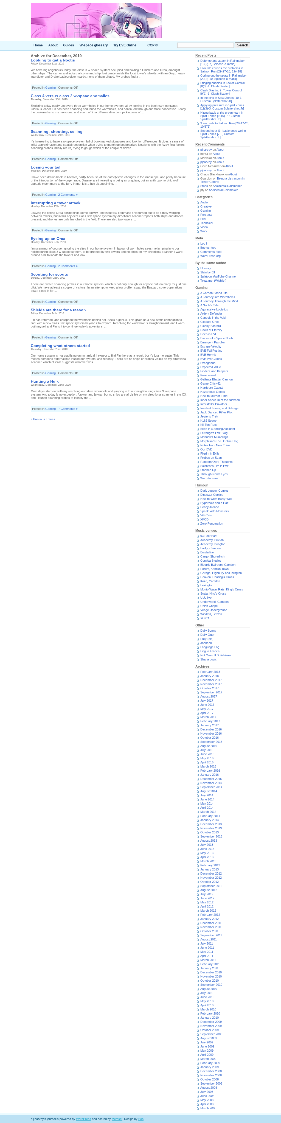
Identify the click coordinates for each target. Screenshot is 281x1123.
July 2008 (206, 1091)
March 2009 (208, 1058)
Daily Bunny (208, 630)
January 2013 (209, 869)
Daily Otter (207, 634)
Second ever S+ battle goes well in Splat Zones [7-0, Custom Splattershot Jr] (223, 134)
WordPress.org (210, 255)
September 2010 (211, 984)
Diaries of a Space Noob (216, 338)
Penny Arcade (209, 507)
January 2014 (209, 820)
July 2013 (206, 844)
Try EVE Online (124, 45)
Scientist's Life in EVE (214, 465)
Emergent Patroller (212, 342)
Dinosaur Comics (211, 494)
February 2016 (210, 770)
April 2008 (206, 1104)
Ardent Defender (211, 313)
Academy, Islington (212, 544)
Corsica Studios (210, 560)
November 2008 (211, 1075)
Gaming (50, 87)
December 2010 (211, 972)
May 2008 (206, 1100)
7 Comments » (68, 408)
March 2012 (208, 910)
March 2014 (208, 811)
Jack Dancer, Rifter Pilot (216, 412)
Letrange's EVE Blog (213, 433)
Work (203, 231)
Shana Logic (208, 659)
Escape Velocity (210, 346)
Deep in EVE (208, 334)
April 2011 (206, 955)
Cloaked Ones (210, 321)
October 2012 (209, 881)
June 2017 (207, 704)
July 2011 (206, 943)
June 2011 (207, 947)
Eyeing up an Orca (48, 238)
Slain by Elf (207, 272)
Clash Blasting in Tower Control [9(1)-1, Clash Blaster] (221, 92)
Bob (141, 1119)
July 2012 (206, 894)
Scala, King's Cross (213, 593)
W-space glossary (94, 45)
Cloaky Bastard (210, 325)
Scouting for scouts (49, 274)
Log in (204, 243)
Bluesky (205, 268)
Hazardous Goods (212, 391)
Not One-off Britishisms (215, 655)
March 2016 (208, 766)
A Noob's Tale (209, 305)
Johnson (206, 643)
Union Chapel (209, 605)
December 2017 (211, 680)
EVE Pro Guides (211, 358)
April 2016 (206, 762)
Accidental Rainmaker (227, 185)
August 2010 (208, 988)
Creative (206, 206)
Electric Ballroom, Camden (217, 564)
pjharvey (206, 149)
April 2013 (206, 857)
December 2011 (210, 923)
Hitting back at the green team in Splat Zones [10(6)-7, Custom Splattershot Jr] (221, 116)
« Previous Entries (43, 419)
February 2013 (210, 865)
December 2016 (211, 729)
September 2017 (211, 692)
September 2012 (211, 885)
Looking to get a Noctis (53, 60)
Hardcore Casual (211, 387)
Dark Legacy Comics (214, 490)
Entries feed (208, 247)
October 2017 (209, 688)
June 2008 (207, 1095)
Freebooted (208, 375)
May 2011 (206, 951)
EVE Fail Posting (211, 350)
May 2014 (206, 803)
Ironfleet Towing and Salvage (219, 408)
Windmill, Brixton (211, 614)
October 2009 (209, 1030)
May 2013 (206, 853)
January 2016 (209, 774)
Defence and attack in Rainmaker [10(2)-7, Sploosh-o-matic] (222, 62)
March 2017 (208, 717)
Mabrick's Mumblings (214, 437)
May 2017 (206, 708)
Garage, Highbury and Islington (221, 573)
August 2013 (208, 840)
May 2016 (206, 758)
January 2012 (209, 918)
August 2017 (208, 696)
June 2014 (207, 799)
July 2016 (206, 750)
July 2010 (206, 993)
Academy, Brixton (212, 540)
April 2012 (206, 906)
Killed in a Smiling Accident (217, 428)
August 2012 (208, 890)
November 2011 (210, 927)
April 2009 (206, 1054)
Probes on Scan (211, 457)
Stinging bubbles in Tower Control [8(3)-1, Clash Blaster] (222, 84)
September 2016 (211, 741)
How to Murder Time (213, 395)
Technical (206, 223)
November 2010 (211, 976)
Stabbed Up (208, 470)
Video (204, 227)
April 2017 (206, 713)
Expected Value (210, 367)
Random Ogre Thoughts (216, 461)
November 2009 (211, 1025)
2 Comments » (68, 194)
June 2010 (207, 997)
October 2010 (209, 980)
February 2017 (210, 721)
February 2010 (210, 1013)
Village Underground (213, 610)
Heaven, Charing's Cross (217, 577)
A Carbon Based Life (213, 293)
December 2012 (211, 873)
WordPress (83, 1119)
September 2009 (211, 1034)
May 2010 (206, 1001)
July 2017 (206, 700)
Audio (204, 202)
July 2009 (206, 1042)
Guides (68, 45)
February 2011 (210, 964)
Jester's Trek (209, 416)
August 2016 (208, 745)
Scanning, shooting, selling (57, 131)
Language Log (209, 647)
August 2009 (208, 1038)
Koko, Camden (210, 581)
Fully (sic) (206, 638)
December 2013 (211, 824)
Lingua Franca (210, 651)
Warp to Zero (209, 478)
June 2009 (207, 1046)
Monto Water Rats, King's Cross (221, 589)
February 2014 (210, 815)
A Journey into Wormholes (217, 297)
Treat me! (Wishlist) (213, 280)
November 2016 (211, 733)
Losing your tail (45, 167)
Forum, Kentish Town (214, 568)
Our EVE (206, 449)
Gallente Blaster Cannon (216, 379)
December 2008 (211, 1071)
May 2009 (206, 1050)
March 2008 (208, 1108)
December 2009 (211, 1021)
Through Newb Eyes (214, 474)
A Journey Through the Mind (219, 301)
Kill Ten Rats (208, 424)
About (53, 45)
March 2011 (208, 960)
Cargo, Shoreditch (212, 556)
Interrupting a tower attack (55, 203)
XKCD (204, 519)
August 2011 (208, 939)
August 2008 (208, 1087)
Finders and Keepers (214, 371)
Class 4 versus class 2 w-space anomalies (70, 96)
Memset (117, 1119)
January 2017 (209, 725)
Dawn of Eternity (211, 330)
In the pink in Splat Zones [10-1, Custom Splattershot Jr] (221, 99)
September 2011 (211, 935)
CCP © (152, 45)
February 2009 (210, 1063)
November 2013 (211, 828)
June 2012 (207, 898)
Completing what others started (60, 345)
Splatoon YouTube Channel (218, 276)
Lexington (206, 585)
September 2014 (211, 787)
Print (203, 218)
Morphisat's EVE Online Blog (219, 441)
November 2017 (211, 684)
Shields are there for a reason (58, 310)
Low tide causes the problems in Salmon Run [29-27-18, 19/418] (221, 69)
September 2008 (211, 1083)
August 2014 (208, 791)
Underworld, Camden (214, 601)
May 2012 (206, 902)
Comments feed (210, 251)
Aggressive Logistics (214, 309)
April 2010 (206, 1005)
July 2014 (206, 795)
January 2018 (209, 675)
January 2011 (209, 968)
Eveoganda (207, 363)
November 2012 (211, 877)
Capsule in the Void (213, 317)
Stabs (204, 185)
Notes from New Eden (215, 445)
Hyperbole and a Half (214, 503)
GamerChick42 (210, 383)
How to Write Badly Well (216, 498)
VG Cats (206, 515)
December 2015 (211, 778)
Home (38, 45)
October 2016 (209, 737)
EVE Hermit (208, 354)
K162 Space (208, 420)
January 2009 (209, 1067)
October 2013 (209, 832)
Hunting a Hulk (45, 381)
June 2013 (207, 848)
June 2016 (207, 754)
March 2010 (208, 1009)
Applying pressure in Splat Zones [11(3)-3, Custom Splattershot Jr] (222, 106)
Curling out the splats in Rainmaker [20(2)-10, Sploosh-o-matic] (223, 77)
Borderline (207, 552)
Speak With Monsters (214, 511)
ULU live (206, 597)
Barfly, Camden (210, 548)
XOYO (204, 618)
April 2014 (206, 807)
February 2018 (210, 671)
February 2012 (210, 914)
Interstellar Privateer (213, 404)
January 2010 (209, 1017)
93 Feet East (208, 535)
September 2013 (211, 836)
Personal (206, 214)
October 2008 (209, 1079)
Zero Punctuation (211, 523)
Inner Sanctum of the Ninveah (220, 400)
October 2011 (209, 931)
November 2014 (211, 783)
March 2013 (208, 861)
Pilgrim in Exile (209, 453)
